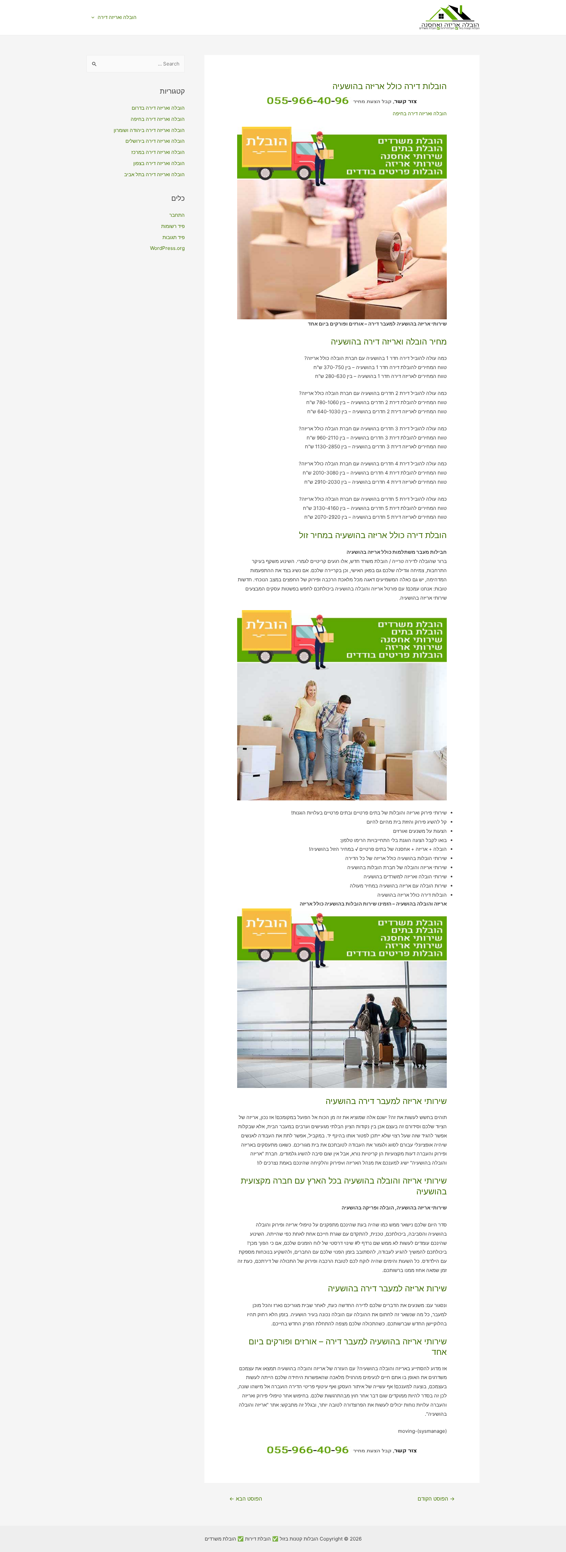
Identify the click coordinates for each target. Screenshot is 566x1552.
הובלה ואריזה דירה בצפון (159, 163)
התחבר (177, 215)
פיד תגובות (173, 237)
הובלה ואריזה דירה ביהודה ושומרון (149, 130)
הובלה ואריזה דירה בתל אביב (154, 174)
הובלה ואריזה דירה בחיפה (420, 113)
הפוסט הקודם (436, 1499)
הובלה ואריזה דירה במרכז (158, 152)
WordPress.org (167, 248)
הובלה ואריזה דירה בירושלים (155, 141)
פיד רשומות (173, 226)
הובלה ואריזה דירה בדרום (158, 108)
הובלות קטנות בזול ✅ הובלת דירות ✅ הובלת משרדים (449, 28)
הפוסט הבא (245, 1499)
